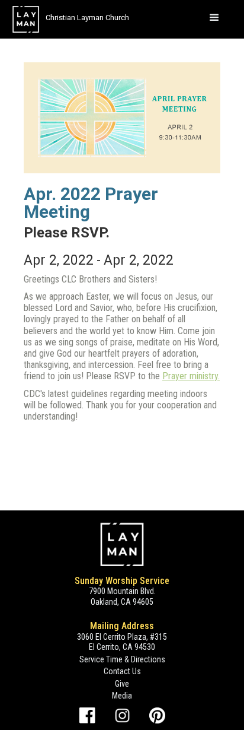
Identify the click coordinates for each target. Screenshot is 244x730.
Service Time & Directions (122, 659)
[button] (214, 18)
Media (122, 695)
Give (122, 683)
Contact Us (122, 671)
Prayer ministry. (191, 376)
